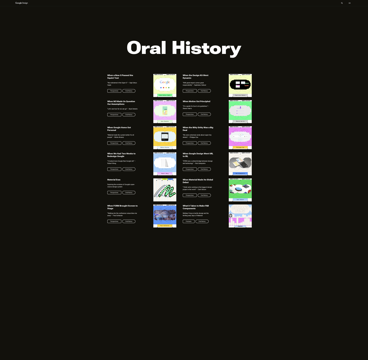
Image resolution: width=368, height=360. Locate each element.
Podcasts (188, 221)
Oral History (128, 91)
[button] (342, 3)
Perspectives (114, 91)
